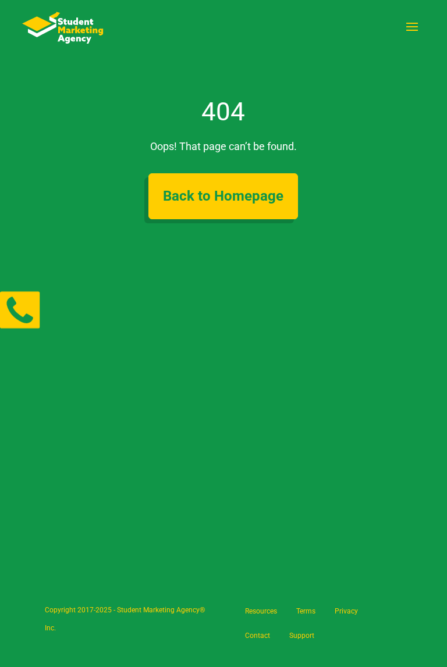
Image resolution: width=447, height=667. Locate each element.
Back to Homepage (223, 196)
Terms (305, 611)
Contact (257, 636)
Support (301, 636)
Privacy (346, 611)
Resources (261, 611)
